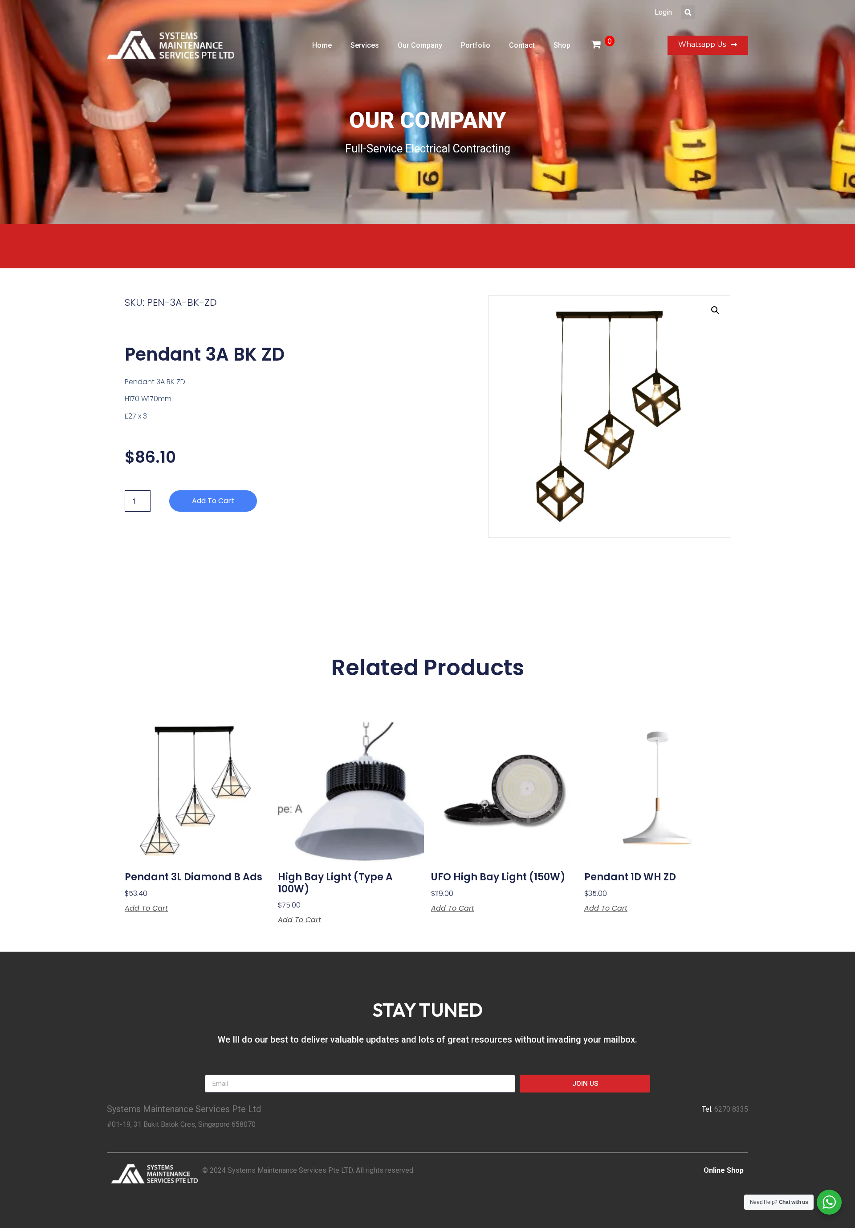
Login (663, 12)
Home (322, 45)
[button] (688, 12)
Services (364, 45)
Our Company (420, 45)
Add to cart (213, 501)
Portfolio (475, 45)
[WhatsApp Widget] (829, 1202)
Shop (562, 45)
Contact (522, 45)
